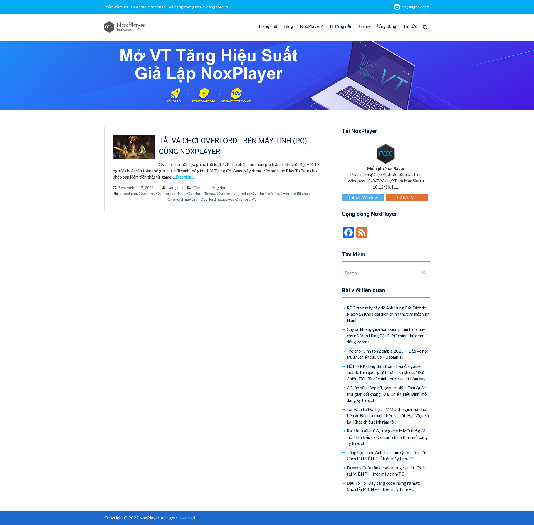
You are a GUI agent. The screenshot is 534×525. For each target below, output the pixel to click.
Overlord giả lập (265, 193)
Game (364, 26)
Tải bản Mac (407, 197)
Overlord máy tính (183, 199)
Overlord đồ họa (201, 193)
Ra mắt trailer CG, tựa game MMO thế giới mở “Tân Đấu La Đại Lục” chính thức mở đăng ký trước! (387, 437)
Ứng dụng (386, 26)
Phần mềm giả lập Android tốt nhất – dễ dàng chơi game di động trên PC (167, 6)
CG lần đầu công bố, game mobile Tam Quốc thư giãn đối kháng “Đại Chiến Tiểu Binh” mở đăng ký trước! (387, 394)
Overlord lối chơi (295, 193)
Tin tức (410, 26)
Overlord (146, 193)
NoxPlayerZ (311, 26)
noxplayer (128, 193)
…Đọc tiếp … (184, 176)
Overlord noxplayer (216, 199)
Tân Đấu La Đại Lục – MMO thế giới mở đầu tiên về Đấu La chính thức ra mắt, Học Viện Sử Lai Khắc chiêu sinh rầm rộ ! (388, 415)
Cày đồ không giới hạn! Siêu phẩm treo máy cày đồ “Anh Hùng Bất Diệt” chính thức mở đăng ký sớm (386, 335)
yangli (173, 187)
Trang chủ (267, 26)
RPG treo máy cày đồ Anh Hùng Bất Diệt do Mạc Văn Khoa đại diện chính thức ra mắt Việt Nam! (388, 314)
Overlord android (171, 193)
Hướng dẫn (341, 26)
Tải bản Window (363, 197)
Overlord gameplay (233, 193)
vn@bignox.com (416, 6)
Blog (288, 26)
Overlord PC (246, 199)
